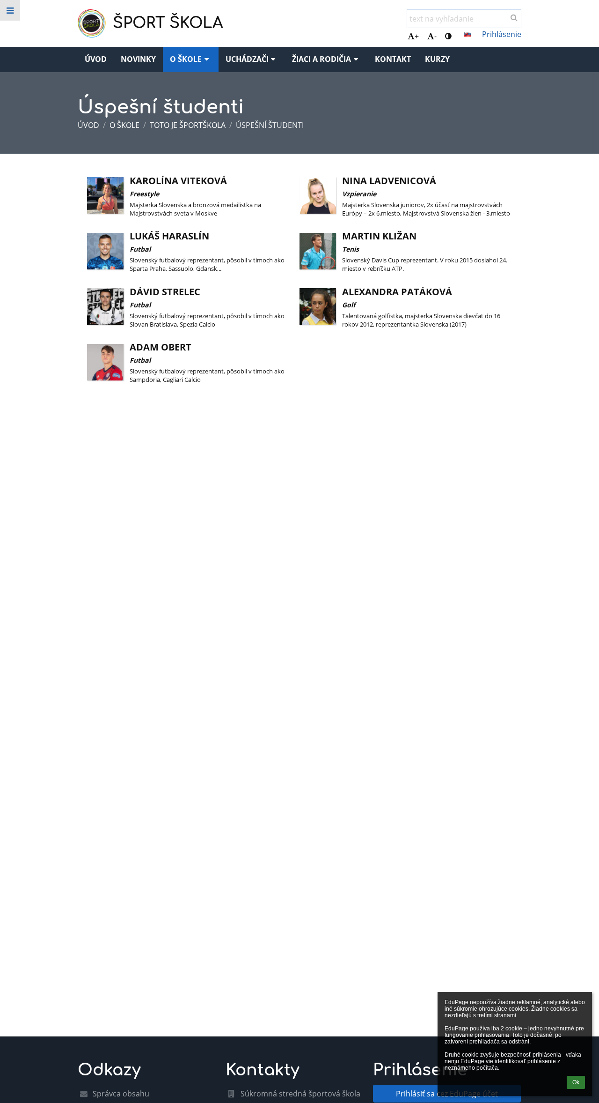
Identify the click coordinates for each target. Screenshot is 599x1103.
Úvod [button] (96, 59)
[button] (448, 36)
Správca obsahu (121, 1093)
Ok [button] (575, 1082)
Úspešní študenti (270, 125)
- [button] (435, 36)
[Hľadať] (514, 17)
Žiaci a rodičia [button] (321, 59)
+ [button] (417, 36)
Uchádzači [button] (247, 59)
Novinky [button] (138, 59)
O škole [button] (186, 59)
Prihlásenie (501, 34)
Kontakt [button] (393, 59)
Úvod (88, 125)
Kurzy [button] (437, 59)
